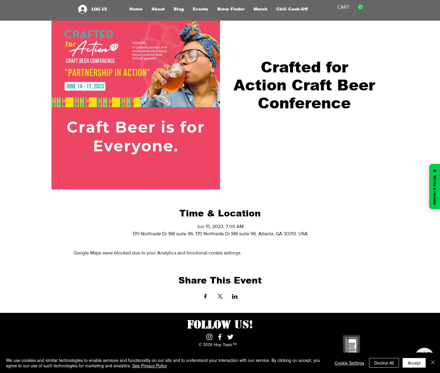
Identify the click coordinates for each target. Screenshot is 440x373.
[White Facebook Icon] (220, 337)
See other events (304, 141)
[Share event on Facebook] (205, 296)
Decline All (384, 363)
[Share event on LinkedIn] (235, 296)
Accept (414, 363)
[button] (158, 9)
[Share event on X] (220, 296)
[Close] (432, 362)
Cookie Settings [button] (349, 363)
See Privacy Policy (149, 366)
